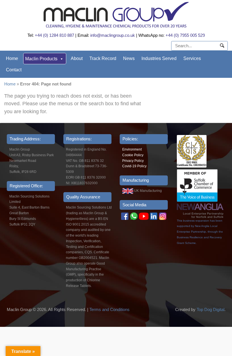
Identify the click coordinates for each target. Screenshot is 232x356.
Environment (132, 149)
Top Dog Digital (210, 309)
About (77, 58)
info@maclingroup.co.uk (112, 35)
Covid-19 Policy (134, 166)
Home (12, 58)
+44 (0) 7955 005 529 (185, 35)
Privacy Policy (133, 161)
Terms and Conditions (109, 309)
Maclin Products (41, 58)
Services (192, 58)
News (129, 58)
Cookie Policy (132, 155)
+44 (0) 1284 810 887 (54, 35)
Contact (14, 69)
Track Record (102, 58)
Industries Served (159, 58)
